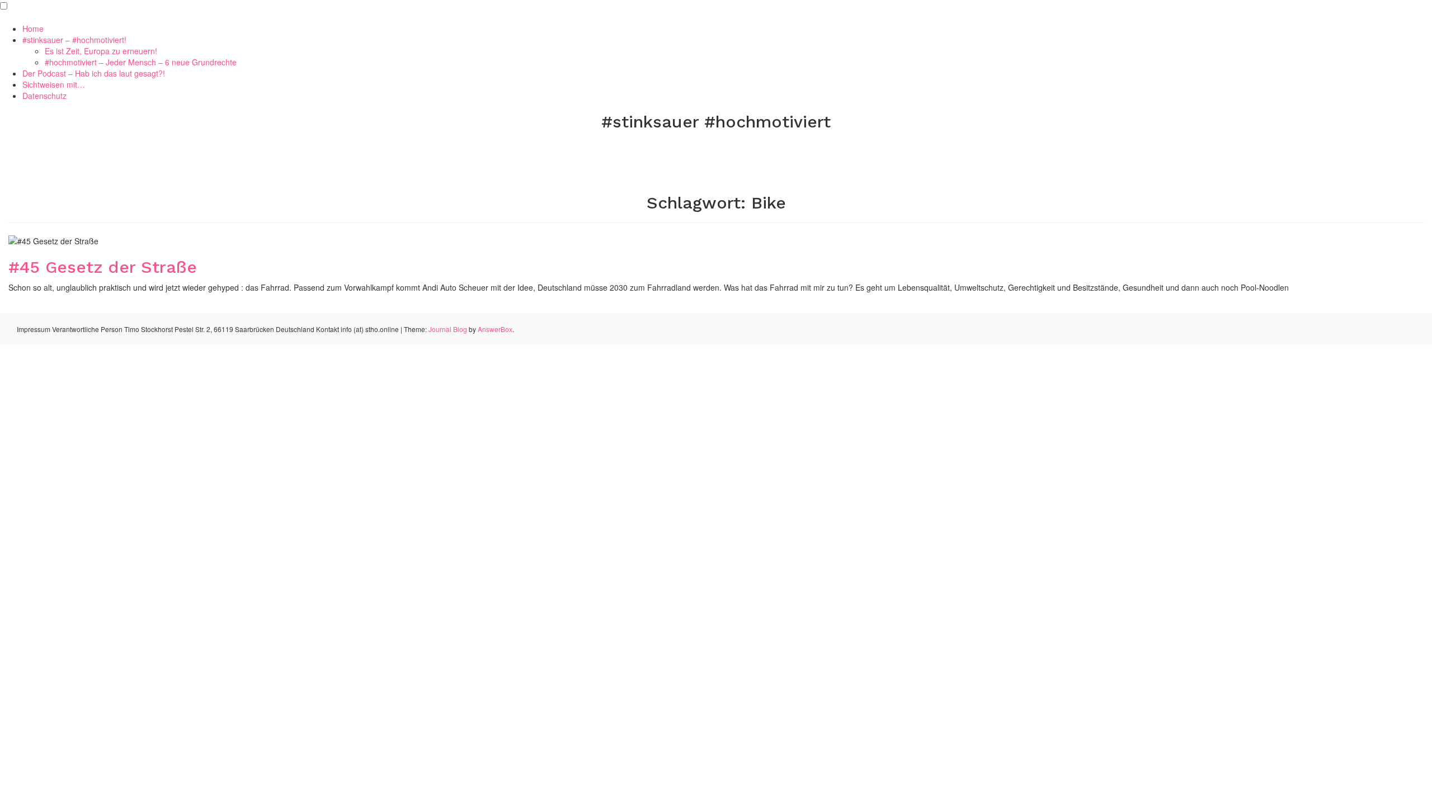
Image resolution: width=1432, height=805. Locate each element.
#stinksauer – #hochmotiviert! (74, 39)
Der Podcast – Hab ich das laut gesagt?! (93, 73)
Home (33, 28)
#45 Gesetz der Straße (102, 267)
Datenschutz (44, 95)
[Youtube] (728, 149)
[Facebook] (680, 149)
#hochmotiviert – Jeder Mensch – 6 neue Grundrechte (141, 62)
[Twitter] (704, 149)
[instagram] (752, 149)
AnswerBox (495, 329)
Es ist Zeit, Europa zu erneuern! (101, 50)
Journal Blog (448, 329)
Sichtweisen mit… (53, 84)
